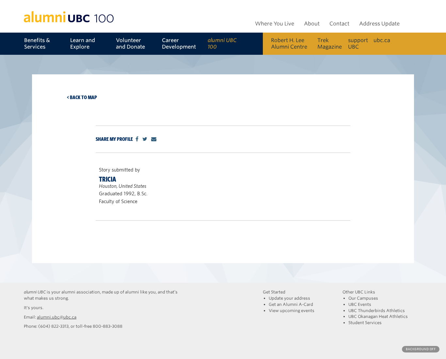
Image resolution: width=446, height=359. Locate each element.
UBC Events (359, 304)
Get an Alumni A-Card (291, 304)
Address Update (379, 24)
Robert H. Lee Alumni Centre (289, 43)
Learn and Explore (82, 43)
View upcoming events (291, 310)
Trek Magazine (329, 43)
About (312, 24)
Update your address (289, 298)
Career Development (179, 43)
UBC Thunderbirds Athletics (376, 310)
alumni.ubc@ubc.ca (56, 317)
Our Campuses (363, 298)
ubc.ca (382, 40)
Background (421, 349)
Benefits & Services (37, 43)
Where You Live (274, 24)
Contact (339, 24)
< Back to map (82, 97)
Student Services (365, 322)
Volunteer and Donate (130, 43)
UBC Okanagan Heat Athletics (378, 316)
